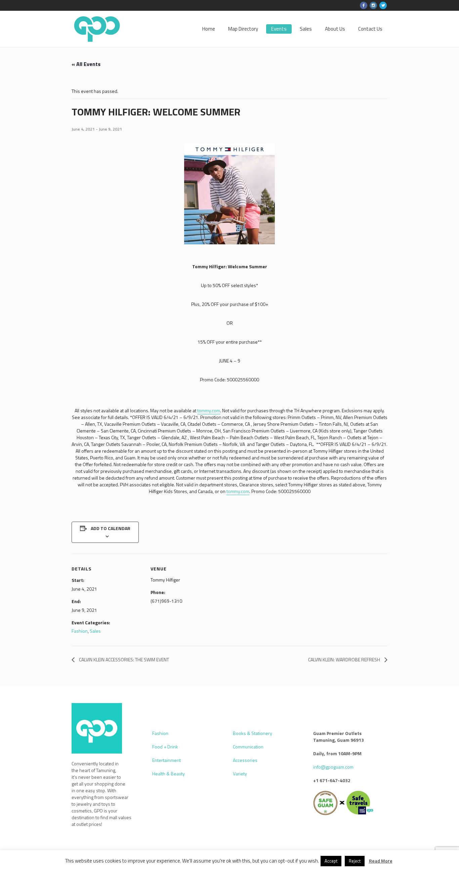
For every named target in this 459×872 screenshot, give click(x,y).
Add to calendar (110, 528)
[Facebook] (363, 5)
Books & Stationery (252, 733)
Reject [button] (355, 861)
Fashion (80, 630)
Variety (240, 773)
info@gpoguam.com (333, 766)
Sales (95, 630)
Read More (380, 861)
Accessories (245, 760)
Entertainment (166, 760)
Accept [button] (331, 861)
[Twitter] (383, 5)
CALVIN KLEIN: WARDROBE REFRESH (344, 659)
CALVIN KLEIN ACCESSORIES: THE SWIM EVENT (123, 659)
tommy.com (208, 410)
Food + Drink (165, 746)
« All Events (86, 64)
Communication (248, 746)
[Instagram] (373, 5)
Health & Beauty (168, 773)
